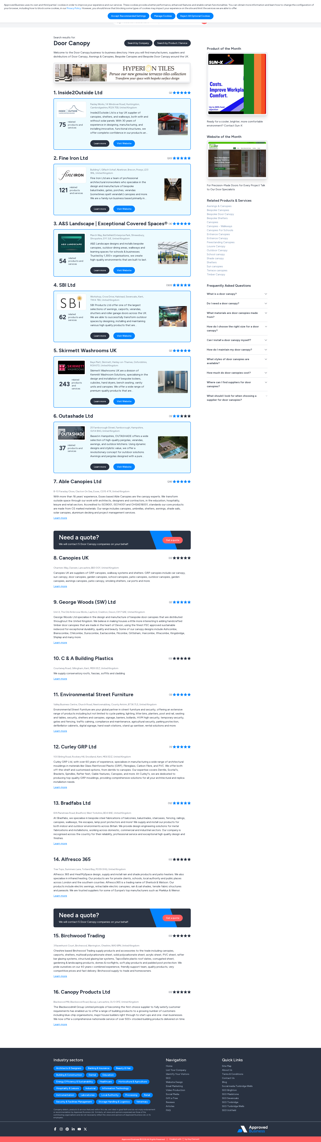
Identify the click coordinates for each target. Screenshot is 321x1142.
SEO (168, 1078)
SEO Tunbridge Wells (233, 1106)
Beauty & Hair (123, 1068)
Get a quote (172, 540)
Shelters (212, 262)
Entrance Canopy (217, 238)
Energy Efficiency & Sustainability (74, 1081)
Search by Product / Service (172, 43)
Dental (92, 1075)
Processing (131, 1095)
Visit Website (124, 143)
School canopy (216, 254)
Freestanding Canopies (221, 242)
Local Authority (110, 1095)
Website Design (174, 1082)
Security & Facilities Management (74, 1101)
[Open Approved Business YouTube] (79, 1129)
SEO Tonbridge (230, 1102)
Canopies (212, 222)
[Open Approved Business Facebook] (55, 1129)
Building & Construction (69, 1075)
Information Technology (115, 1088)
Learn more (100, 143)
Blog (224, 1082)
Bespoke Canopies (218, 210)
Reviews (170, 1102)
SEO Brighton (229, 1090)
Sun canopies (215, 266)
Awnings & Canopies (219, 206)
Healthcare (106, 1081)
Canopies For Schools (220, 230)
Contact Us (228, 1078)
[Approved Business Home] (252, 1129)
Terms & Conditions (232, 1074)
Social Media (172, 1094)
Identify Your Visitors (177, 1074)
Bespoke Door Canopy (220, 214)
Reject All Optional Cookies (195, 16)
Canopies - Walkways (219, 226)
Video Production (175, 1090)
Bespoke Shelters (217, 218)
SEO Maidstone (230, 1094)
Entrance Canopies (218, 234)
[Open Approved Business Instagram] (61, 1129)
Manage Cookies (163, 16)
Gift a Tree (172, 1098)
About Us (227, 1070)
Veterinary (142, 1101)
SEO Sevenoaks (230, 1098)
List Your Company (176, 1070)
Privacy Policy (74, 8)
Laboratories (88, 1095)
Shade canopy (215, 258)
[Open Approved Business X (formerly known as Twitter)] (85, 1129)
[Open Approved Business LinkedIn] (73, 1129)
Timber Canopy (216, 274)
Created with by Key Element (184, 1139)
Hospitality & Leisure (67, 1088)
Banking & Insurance (98, 1068)
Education (108, 1075)
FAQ (168, 1110)
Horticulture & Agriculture (132, 1081)
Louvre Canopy (216, 246)
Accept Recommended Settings (128, 16)
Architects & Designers (68, 1068)
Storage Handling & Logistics (114, 1101)
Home (169, 1066)
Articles (170, 1106)
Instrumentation (65, 1095)
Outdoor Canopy (217, 250)
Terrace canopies (217, 270)
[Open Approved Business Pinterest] (67, 1129)
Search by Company (138, 43)
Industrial (90, 1088)
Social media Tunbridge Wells (237, 1086)
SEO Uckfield (229, 1110)
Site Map (226, 1066)
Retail (147, 1095)
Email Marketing (174, 1086)
